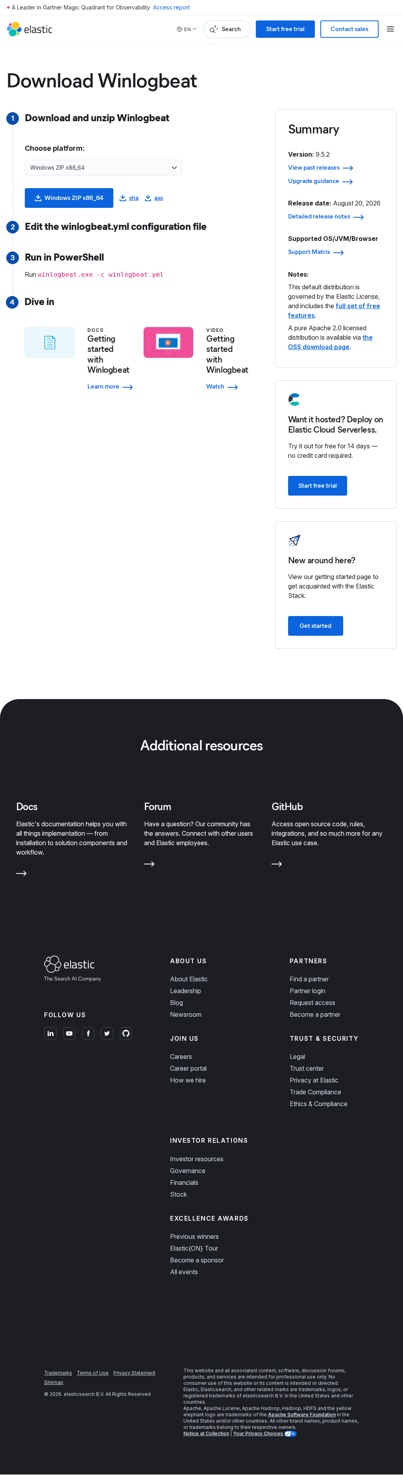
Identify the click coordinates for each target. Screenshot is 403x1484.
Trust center (307, 1068)
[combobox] (99, 167)
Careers (181, 1056)
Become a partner (315, 1014)
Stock (178, 1194)
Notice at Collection (206, 1433)
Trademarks (58, 1373)
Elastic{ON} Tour (194, 1248)
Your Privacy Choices (258, 1433)
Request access (312, 1003)
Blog (176, 1003)
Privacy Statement (134, 1373)
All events (184, 1272)
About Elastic (189, 979)
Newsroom (186, 1014)
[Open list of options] (174, 168)
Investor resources (197, 1159)
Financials (184, 1182)
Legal (297, 1056)
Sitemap (53, 1382)
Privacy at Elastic (314, 1080)
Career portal (188, 1068)
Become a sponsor (197, 1260)
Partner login (307, 991)
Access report (171, 7)
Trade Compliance (315, 1092)
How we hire (188, 1080)
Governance (187, 1171)
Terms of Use (93, 1373)
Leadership (185, 991)
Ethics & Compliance (319, 1104)
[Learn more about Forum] (149, 866)
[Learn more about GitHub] (277, 866)
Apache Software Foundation (302, 1414)
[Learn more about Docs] (21, 875)
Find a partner (309, 979)
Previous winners (194, 1236)
